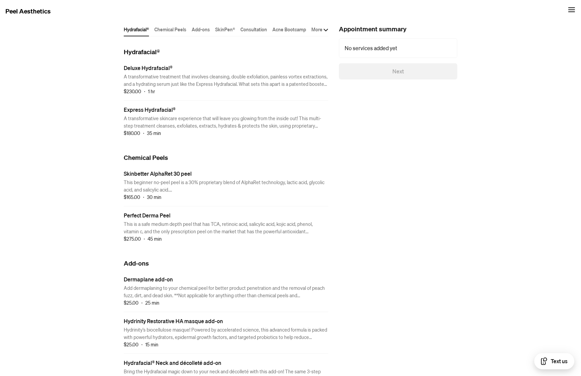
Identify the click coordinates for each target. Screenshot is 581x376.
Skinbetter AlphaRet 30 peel (158, 173)
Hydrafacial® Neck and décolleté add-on (172, 362)
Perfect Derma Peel (147, 215)
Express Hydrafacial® (150, 109)
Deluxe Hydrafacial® (148, 67)
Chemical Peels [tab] (170, 29)
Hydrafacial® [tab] (136, 29)
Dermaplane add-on (148, 279)
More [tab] (316, 29)
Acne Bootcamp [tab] (289, 29)
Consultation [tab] (253, 29)
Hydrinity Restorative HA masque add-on (173, 320)
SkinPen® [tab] (225, 29)
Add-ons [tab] (201, 29)
